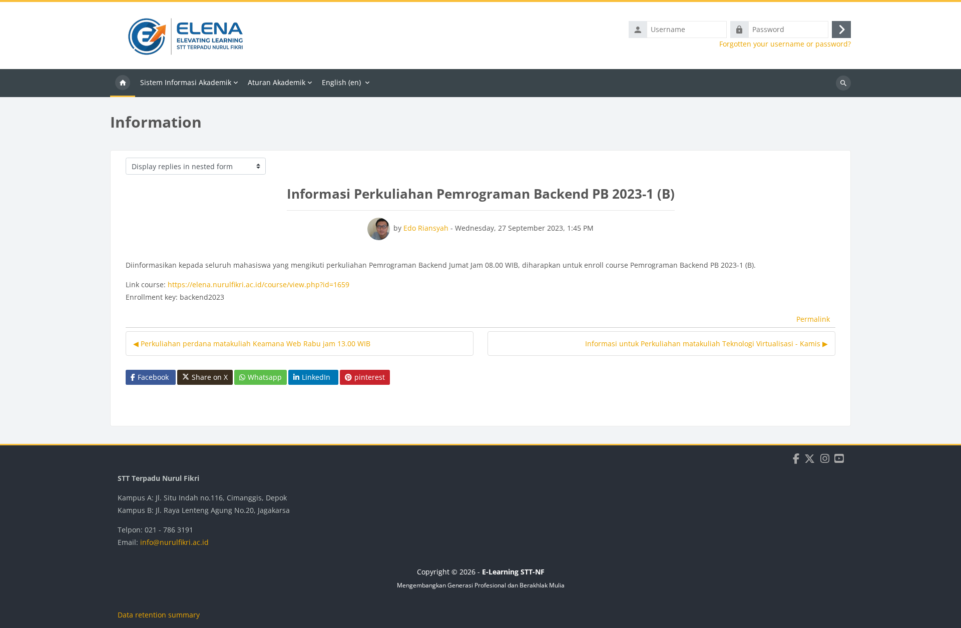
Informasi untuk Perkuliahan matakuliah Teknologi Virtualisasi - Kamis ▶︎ (706, 343)
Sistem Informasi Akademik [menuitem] (185, 82)
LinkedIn (316, 377)
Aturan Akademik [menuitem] (276, 82)
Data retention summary (159, 614)
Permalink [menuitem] (813, 319)
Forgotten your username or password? (785, 44)
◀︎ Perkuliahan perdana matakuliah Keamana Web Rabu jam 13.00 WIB (251, 343)
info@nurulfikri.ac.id (174, 542)
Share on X (210, 377)
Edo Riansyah (425, 228)
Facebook (153, 377)
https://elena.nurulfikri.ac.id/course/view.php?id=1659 (258, 284)
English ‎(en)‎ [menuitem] (341, 82)
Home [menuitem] (122, 83)
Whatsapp (265, 377)
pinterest (369, 377)
